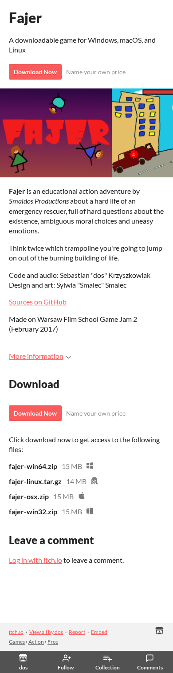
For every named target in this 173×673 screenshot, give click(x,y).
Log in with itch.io (35, 560)
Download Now (35, 72)
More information (36, 356)
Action (36, 641)
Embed (99, 632)
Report (77, 632)
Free (52, 641)
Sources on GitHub (38, 301)
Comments (150, 667)
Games (17, 641)
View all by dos (46, 632)
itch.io (16, 632)
